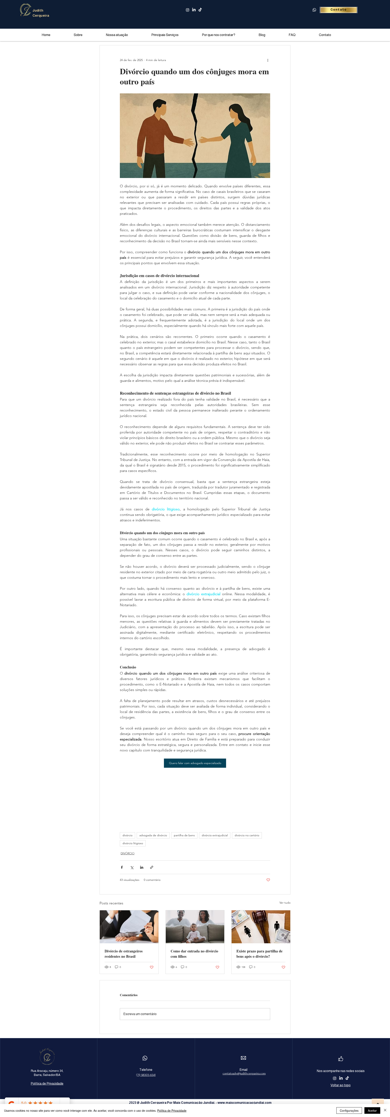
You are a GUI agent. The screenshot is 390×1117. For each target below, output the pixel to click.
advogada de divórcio (153, 835)
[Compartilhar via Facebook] (122, 867)
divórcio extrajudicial (215, 835)
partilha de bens (184, 835)
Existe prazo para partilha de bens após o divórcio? (259, 953)
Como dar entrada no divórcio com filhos (194, 953)
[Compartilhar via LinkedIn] (142, 867)
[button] (173, 34)
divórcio (127, 835)
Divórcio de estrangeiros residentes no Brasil (124, 953)
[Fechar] (385, 1110)
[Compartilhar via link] (152, 867)
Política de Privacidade (171, 1110)
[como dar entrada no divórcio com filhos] (195, 926)
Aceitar (372, 1110)
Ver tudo (285, 902)
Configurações (349, 1110)
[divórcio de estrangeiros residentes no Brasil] (129, 926)
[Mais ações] (267, 60)
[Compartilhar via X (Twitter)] (132, 867)
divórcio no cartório (247, 835)
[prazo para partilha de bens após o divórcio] (261, 926)
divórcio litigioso (132, 843)
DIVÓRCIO (127, 853)
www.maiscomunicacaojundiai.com (245, 1102)
